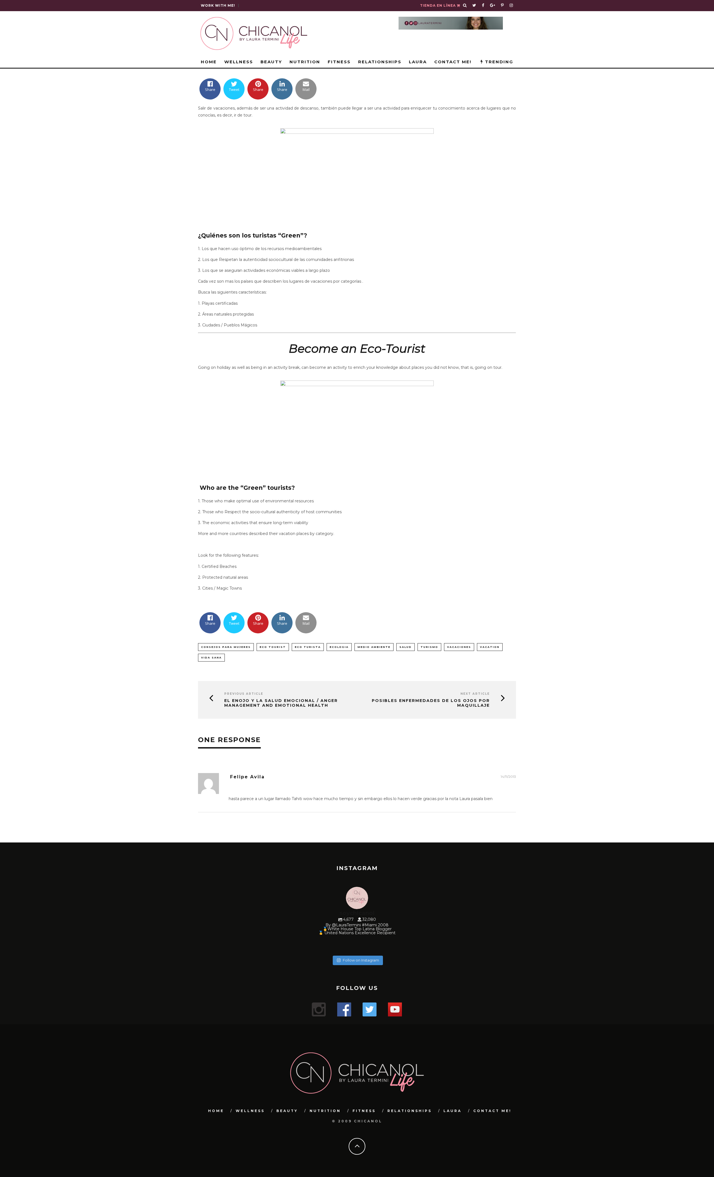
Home (209, 61)
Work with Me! (218, 5)
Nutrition (305, 61)
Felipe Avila (247, 776)
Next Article (475, 694)
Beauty (271, 61)
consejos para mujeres (226, 646)
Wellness (238, 61)
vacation (490, 646)
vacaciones (459, 646)
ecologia (339, 646)
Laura (418, 61)
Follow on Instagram (361, 960)
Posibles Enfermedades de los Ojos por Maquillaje (431, 703)
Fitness (339, 61)
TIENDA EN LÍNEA (438, 5)
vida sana (211, 657)
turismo (429, 646)
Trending (498, 61)
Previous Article (243, 694)
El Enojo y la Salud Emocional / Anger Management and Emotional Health (281, 703)
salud (405, 646)
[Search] (465, 5)
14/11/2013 (508, 776)
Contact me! (452, 61)
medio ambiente (374, 646)
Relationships (379, 61)
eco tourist (273, 646)
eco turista (308, 646)
